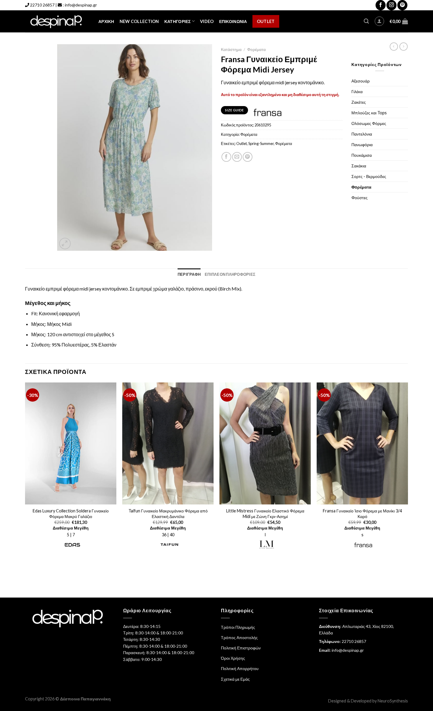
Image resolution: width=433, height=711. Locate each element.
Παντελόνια (361, 133)
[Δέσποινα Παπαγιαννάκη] (57, 21)
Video (207, 21)
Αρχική (106, 21)
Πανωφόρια (362, 144)
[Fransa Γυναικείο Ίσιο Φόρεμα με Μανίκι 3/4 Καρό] (362, 443)
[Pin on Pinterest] (247, 157)
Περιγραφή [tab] (189, 274)
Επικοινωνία (233, 21)
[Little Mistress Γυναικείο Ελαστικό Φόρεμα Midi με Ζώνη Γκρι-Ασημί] (265, 443)
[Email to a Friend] (237, 157)
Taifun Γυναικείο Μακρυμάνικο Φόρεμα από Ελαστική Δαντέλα (168, 513)
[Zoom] (65, 243)
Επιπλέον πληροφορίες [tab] (230, 274)
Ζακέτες (358, 102)
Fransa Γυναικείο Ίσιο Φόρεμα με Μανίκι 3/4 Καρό (362, 513)
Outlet (266, 21)
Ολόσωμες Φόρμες (368, 123)
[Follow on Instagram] (391, 5)
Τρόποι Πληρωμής (238, 627)
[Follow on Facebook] (381, 5)
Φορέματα (283, 143)
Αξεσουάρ (360, 80)
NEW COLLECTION (139, 21)
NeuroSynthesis (393, 700)
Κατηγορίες (177, 21)
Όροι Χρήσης (233, 658)
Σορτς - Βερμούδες (368, 176)
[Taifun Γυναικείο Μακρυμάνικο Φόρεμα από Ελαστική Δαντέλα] (168, 443)
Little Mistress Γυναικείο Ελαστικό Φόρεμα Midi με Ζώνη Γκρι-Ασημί (265, 513)
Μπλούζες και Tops (369, 112)
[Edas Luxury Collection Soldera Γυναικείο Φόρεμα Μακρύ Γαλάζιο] (70, 443)
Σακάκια (358, 165)
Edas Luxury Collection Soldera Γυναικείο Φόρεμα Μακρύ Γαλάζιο (71, 513)
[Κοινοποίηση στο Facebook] (226, 157)
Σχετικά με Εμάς (235, 679)
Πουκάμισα (361, 155)
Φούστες (359, 197)
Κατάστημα (231, 49)
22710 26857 (42, 4)
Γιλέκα (357, 91)
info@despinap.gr (81, 4)
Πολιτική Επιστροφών (241, 647)
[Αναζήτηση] (366, 21)
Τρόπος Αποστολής (239, 637)
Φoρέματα (256, 49)
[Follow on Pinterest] (402, 5)
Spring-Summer (261, 143)
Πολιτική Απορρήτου (240, 668)
